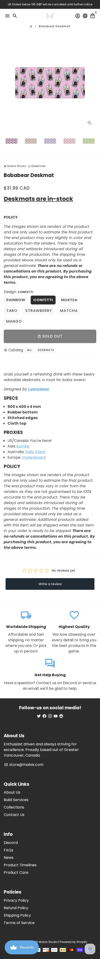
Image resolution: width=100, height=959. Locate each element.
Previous (8, 83)
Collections (14, 807)
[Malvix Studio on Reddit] (61, 716)
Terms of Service (19, 922)
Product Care (16, 872)
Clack (40, 451)
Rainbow (15, 300)
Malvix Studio (48, 942)
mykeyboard (34, 457)
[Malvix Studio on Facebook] (44, 716)
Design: (18, 291)
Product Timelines (20, 865)
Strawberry (38, 310)
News (8, 857)
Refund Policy (16, 908)
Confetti (43, 300)
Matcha (69, 310)
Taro (11, 310)
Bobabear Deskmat (54, 26)
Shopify (82, 942)
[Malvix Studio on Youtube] (55, 716)
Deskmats (37, 166)
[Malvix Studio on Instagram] (50, 716)
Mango (14, 321)
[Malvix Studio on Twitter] (39, 716)
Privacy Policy (16, 900)
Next (91, 83)
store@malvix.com (23, 764)
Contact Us (14, 814)
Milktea (69, 300)
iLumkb (23, 446)
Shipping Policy (17, 915)
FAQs (8, 850)
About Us (12, 792)
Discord (11, 842)
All (29, 350)
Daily (30, 451)
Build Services (16, 799)
